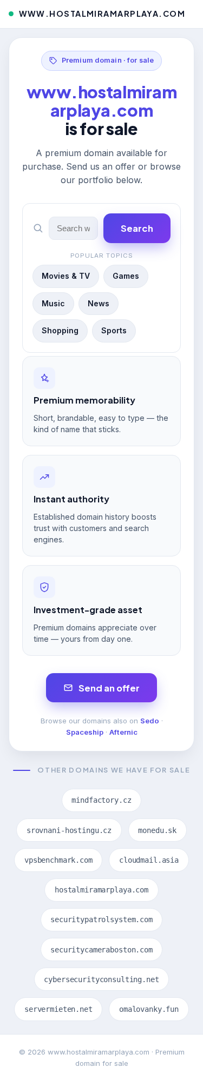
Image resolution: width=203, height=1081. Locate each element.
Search (137, 228)
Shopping (60, 330)
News (98, 303)
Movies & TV (66, 275)
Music (53, 303)
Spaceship (84, 732)
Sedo (149, 720)
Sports (114, 330)
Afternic (123, 732)
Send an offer (109, 688)
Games (126, 275)
